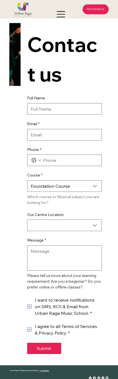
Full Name (36, 98)
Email (33, 123)
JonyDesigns (44, 370)
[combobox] (64, 186)
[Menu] (61, 14)
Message (36, 240)
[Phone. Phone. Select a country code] (36, 160)
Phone (34, 149)
